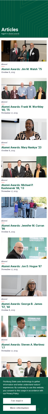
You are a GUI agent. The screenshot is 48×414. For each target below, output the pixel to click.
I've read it (17, 401)
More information (19, 408)
